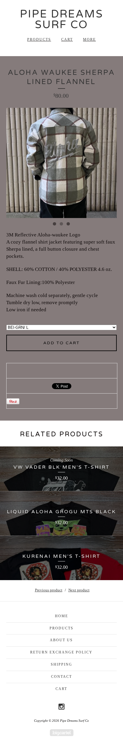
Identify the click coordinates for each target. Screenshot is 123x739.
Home (61, 616)
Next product (79, 590)
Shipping (61, 664)
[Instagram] (61, 707)
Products (39, 39)
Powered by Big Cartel (61, 732)
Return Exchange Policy (61, 652)
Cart (67, 39)
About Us (61, 640)
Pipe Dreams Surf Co (61, 19)
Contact (61, 677)
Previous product (48, 590)
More (89, 39)
